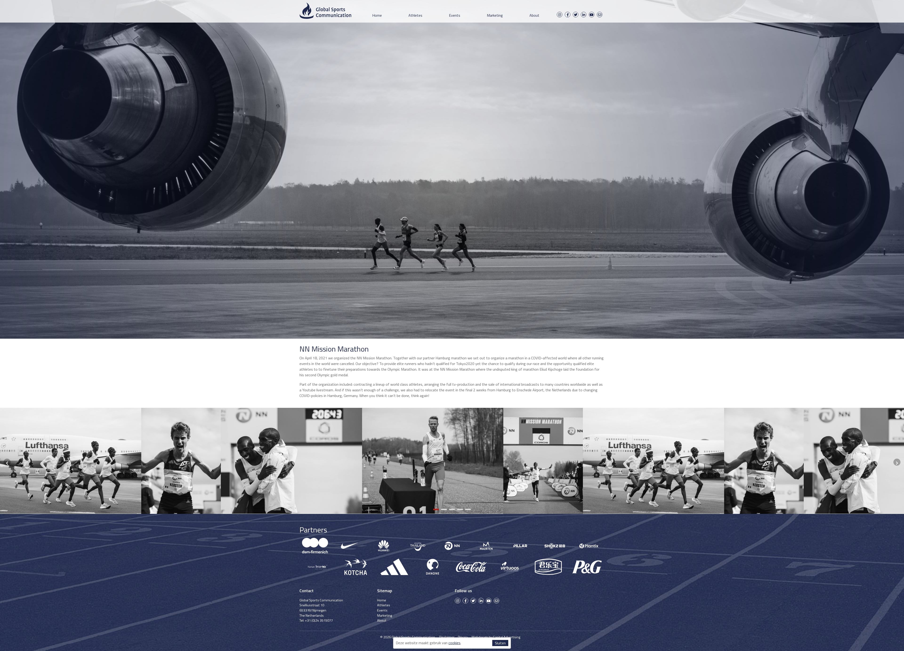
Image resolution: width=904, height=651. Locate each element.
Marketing (495, 15)
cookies (454, 643)
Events (454, 15)
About (534, 15)
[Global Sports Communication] (325, 11)
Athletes (415, 15)
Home (377, 15)
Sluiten (500, 643)
